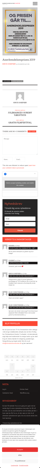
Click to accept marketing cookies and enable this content (20, 184)
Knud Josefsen (9, 64)
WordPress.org (24, 393)
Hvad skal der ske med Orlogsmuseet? (21, 276)
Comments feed (7, 393)
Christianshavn (17, 81)
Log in (4, 389)
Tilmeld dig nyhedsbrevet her (12, 423)
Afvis (20, 455)
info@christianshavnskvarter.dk (11, 343)
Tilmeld (20, 230)
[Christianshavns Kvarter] (11, 3)
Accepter (20, 450)
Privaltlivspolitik (23, 465)
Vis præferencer (20, 461)
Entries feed (24, 389)
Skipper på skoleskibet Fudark (19, 263)
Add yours (32, 131)
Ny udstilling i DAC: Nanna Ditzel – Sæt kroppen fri (23, 248)
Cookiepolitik (14, 465)
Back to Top (19, 378)
